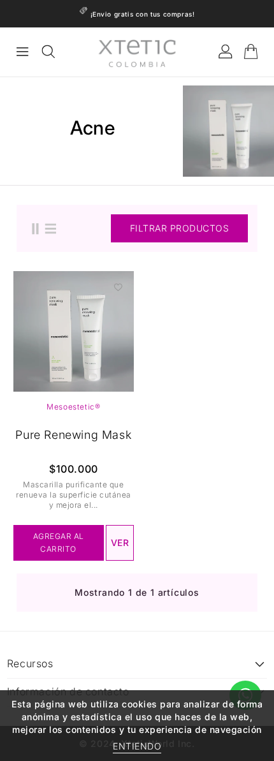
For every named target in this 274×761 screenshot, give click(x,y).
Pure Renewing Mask (73, 434)
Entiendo (137, 746)
